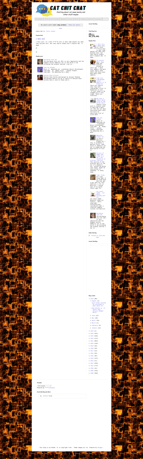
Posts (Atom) (50, 31)
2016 (92, 353)
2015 (92, 356)
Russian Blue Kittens (51, 75)
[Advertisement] (97, 270)
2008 (92, 373)
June (94, 315)
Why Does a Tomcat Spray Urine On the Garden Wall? (100, 101)
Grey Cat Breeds (49, 67)
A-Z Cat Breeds (39, 19)
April (94, 320)
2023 (92, 336)
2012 (92, 363)
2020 (92, 343)
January (95, 328)
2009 (92, 370)
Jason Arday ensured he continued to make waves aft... (99, 304)
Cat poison (100, 60)
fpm (87, 447)
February (95, 325)
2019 (92, 346)
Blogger (100, 447)
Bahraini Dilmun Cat (100, 136)
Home (60, 28)
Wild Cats (76, 19)
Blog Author (63, 19)
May (93, 318)
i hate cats (40, 39)
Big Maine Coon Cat (50, 59)
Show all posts (74, 25)
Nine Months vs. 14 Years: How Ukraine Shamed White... (98, 310)
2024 (92, 333)
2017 (92, 351)
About (57, 19)
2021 (92, 341)
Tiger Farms (100, 175)
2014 (92, 358)
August (94, 301)
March (94, 323)
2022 (92, 338)
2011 (92, 365)
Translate (51, 388)
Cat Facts (47, 19)
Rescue (52, 19)
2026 (92, 298)
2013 (92, 361)
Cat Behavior (83, 19)
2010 (92, 368)
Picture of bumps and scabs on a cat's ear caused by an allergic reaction (97, 157)
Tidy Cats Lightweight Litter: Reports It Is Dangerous (101, 81)
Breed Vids (90, 19)
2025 (92, 331)
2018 (92, 348)
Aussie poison (98, 19)
